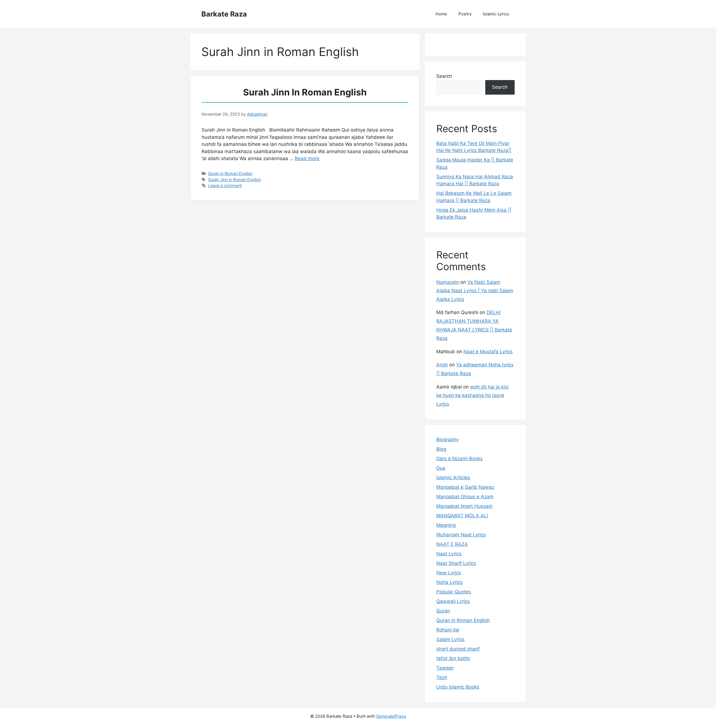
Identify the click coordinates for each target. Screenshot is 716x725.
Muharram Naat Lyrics (461, 534)
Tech (441, 677)
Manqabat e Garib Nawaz (465, 487)
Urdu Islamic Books (457, 687)
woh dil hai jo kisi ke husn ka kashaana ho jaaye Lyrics (472, 395)
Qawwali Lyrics (453, 601)
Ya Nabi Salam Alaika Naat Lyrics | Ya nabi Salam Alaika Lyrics (474, 290)
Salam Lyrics (450, 639)
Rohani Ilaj (447, 630)
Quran (443, 611)
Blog (441, 449)
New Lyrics (448, 573)
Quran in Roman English (230, 173)
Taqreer (445, 668)
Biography (447, 439)
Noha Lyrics (449, 582)
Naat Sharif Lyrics (456, 563)
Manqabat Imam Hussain (464, 506)
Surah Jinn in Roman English (305, 92)
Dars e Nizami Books (459, 458)
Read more (307, 158)
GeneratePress (391, 716)
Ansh (442, 365)
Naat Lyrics (448, 553)
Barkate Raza (224, 14)
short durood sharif (458, 649)
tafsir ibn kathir (453, 658)
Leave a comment (225, 185)
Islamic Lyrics (496, 14)
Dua (440, 468)
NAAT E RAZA (452, 544)
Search (444, 76)
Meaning (446, 525)
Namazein (447, 282)
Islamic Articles (453, 477)
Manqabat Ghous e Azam (465, 496)
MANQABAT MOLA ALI (462, 515)
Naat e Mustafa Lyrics (488, 351)
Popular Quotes (453, 592)
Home (441, 14)
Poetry (465, 14)
